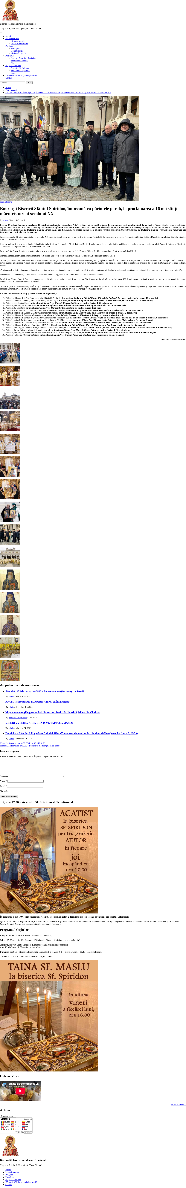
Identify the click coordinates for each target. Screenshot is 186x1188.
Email (3, 786)
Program (9, 46)
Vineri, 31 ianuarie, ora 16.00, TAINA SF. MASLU (22, 743)
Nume (3, 781)
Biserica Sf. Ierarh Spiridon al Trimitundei (18, 24)
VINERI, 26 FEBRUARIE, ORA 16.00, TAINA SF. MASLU (39, 722)
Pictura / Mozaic (18, 41)
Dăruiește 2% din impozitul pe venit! (21, 75)
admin (6, 220)
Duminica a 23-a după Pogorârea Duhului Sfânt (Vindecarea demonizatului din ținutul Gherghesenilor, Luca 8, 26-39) (71, 733)
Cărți (13, 73)
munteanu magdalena (18, 717)
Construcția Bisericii (19, 43)
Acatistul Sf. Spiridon (20, 68)
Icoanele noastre (12, 38)
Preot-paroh (16, 48)
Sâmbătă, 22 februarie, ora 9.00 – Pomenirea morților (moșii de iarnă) (44, 691)
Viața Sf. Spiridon (13, 65)
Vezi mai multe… (178, 1104)
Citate (13, 63)
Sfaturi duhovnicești (19, 60)
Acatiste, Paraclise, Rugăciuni (23, 58)
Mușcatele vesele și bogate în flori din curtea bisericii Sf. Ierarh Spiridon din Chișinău (52, 712)
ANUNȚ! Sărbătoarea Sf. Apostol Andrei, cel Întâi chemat (37, 701)
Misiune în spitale (18, 53)
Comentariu (6, 776)
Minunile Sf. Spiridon (20, 70)
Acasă (8, 36)
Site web (3, 791)
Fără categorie (6, 202)
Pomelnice (9, 56)
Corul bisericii (17, 51)
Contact (8, 78)
